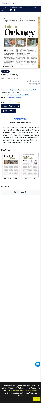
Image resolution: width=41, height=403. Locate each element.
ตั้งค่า (21, 395)
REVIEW (5, 186)
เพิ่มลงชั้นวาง (9, 111)
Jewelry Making (15, 97)
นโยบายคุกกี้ (33, 390)
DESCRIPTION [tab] (20, 119)
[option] (11, 166)
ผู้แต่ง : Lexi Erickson (9, 78)
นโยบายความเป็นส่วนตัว (15, 390)
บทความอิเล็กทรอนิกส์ (11, 106)
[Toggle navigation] (38, 3)
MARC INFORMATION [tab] (20, 122)
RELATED (5, 150)
